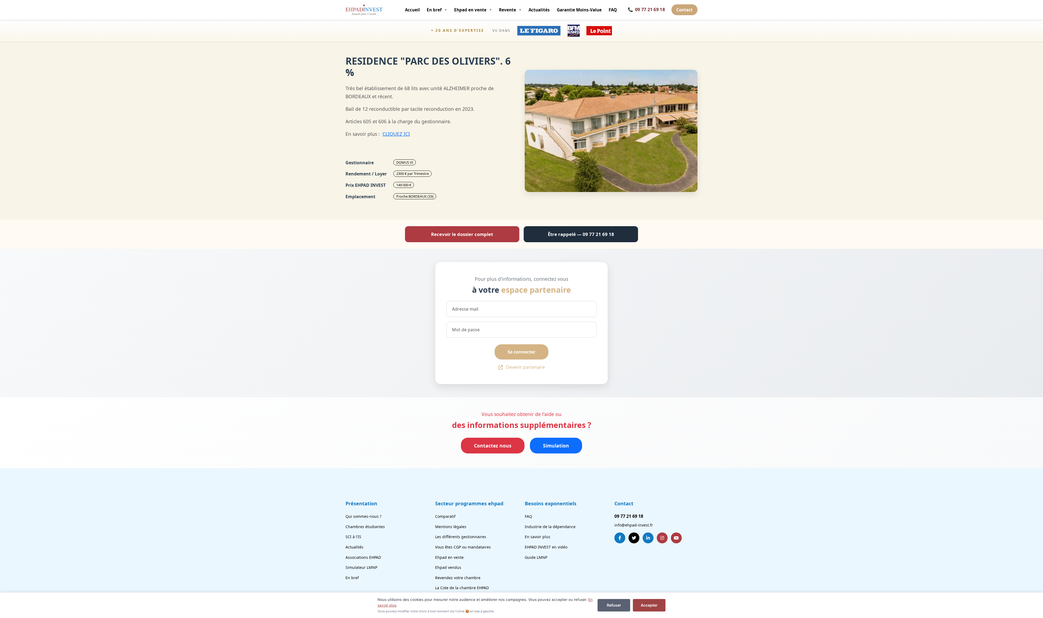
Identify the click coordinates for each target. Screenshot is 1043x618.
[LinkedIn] (648, 537)
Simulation (556, 445)
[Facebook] (619, 537)
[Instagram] (662, 537)
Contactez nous (492, 445)
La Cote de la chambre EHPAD (462, 587)
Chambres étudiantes (365, 526)
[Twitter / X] (634, 537)
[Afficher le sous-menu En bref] (446, 10)
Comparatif (445, 516)
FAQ (613, 9)
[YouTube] (676, 537)
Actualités (539, 9)
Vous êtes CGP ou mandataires (463, 547)
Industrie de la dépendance (550, 526)
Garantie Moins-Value (579, 9)
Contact (684, 9)
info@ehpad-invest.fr (633, 525)
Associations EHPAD (363, 557)
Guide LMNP (536, 557)
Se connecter (521, 352)
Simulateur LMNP (361, 567)
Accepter (649, 605)
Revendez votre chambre (457, 577)
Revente (507, 9)
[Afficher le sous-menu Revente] (520, 10)
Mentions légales (450, 526)
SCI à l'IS (353, 536)
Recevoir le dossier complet (462, 234)
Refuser (614, 605)
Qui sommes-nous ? (363, 516)
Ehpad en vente (470, 9)
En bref (434, 9)
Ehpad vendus (448, 567)
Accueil (412, 9)
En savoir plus (537, 536)
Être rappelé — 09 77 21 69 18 (581, 234)
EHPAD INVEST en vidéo (546, 547)
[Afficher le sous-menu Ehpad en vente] (490, 10)
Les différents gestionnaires (460, 536)
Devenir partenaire (525, 367)
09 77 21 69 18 (646, 9)
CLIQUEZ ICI (396, 134)
